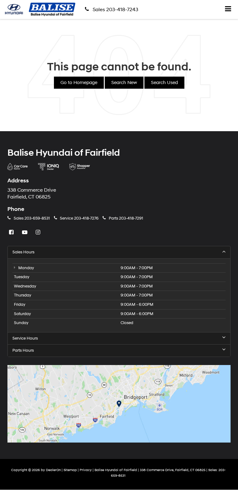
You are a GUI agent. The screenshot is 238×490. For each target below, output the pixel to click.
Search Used (164, 83)
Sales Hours (23, 252)
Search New (124, 83)
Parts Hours (23, 350)
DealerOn (53, 470)
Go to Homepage (78, 83)
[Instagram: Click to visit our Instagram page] (39, 232)
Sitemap (70, 470)
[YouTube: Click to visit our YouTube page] (25, 232)
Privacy (86, 470)
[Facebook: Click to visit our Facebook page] (12, 232)
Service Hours (25, 338)
